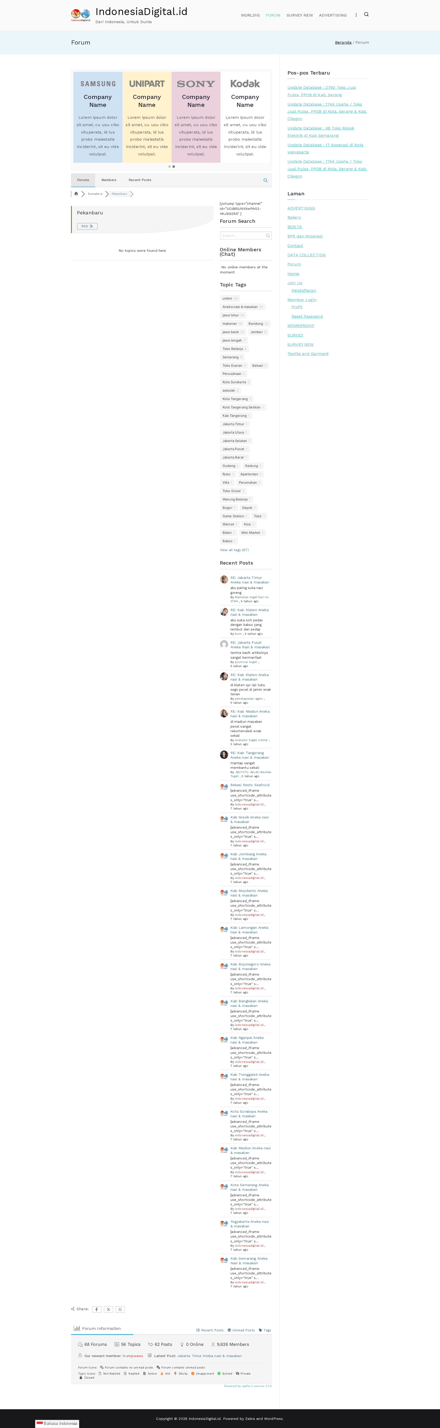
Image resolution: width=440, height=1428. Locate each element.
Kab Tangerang (235, 416)
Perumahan (248, 482)
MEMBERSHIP (301, 325)
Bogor (227, 508)
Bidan (227, 533)
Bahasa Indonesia (60, 1423)
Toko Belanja (233, 349)
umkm (227, 298)
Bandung (256, 323)
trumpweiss (133, 1356)
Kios (247, 524)
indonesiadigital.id (249, 804)
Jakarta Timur (233, 424)
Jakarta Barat (233, 457)
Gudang (229, 466)
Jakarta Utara (233, 432)
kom (238, 634)
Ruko (227, 474)
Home (293, 273)
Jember (257, 332)
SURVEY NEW (300, 15)
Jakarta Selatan (235, 441)
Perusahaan (232, 374)
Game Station (233, 516)
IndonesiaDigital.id (141, 12)
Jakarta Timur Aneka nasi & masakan (209, 1356)
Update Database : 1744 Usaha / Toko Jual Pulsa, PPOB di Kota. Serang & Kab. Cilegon (327, 111)
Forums (83, 180)
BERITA (294, 226)
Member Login (302, 299)
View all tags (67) (234, 550)
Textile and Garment (307, 353)
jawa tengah (232, 340)
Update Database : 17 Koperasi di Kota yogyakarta (325, 148)
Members (108, 180)
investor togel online (251, 740)
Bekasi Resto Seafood (249, 785)
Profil (297, 306)
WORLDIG (250, 15)
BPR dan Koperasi (305, 236)
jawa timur (231, 315)
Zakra (250, 1419)
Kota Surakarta (234, 382)
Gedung (251, 466)
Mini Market (250, 533)
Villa (226, 482)
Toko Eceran (232, 365)
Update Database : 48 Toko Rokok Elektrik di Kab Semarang (320, 132)
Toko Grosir (232, 491)
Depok (247, 508)
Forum (294, 264)
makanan (230, 323)
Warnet (228, 524)
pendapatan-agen (249, 698)
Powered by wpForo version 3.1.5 (247, 1386)
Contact (295, 245)
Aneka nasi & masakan (240, 307)
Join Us (294, 283)
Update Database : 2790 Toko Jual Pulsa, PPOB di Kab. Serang (321, 91)
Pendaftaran (304, 290)
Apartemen (249, 474)
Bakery (294, 217)
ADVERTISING (333, 15)
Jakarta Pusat (233, 449)
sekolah (229, 390)
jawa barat (231, 332)
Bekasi (257, 365)
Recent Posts (140, 180)
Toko (258, 516)
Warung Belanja (235, 499)
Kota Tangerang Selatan (242, 407)
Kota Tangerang (235, 399)
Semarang (231, 357)
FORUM (273, 15)
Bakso (227, 541)
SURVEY (295, 335)
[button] (170, 166)
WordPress (273, 1419)
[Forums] (76, 194)
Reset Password (307, 316)
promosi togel (246, 662)
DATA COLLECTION (306, 255)
